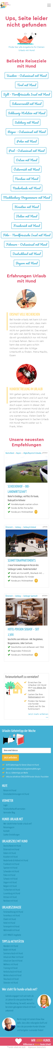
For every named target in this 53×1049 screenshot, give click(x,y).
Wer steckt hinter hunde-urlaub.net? (17, 824)
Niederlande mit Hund (26, 188)
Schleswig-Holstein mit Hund (26, 113)
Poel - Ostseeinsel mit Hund (26, 150)
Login (5, 805)
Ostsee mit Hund (26, 160)
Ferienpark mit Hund (11, 927)
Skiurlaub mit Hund (10, 979)
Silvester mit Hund (10, 983)
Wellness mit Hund (10, 964)
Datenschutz (41, 1047)
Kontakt (6, 831)
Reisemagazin (8, 827)
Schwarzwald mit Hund (26, 103)
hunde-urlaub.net (15, 1047)
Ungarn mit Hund (10, 882)
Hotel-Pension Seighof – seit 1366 (23, 632)
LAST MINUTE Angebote (12, 935)
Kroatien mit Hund (26, 206)
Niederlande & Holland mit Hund (15, 860)
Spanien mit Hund (10, 868)
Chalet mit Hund (9, 919)
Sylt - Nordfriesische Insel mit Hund (26, 94)
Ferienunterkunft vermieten (14, 809)
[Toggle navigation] (49, 5)
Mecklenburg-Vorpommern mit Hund (26, 197)
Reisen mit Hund (9, 790)
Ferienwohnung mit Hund (13, 912)
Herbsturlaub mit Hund (12, 972)
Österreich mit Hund (27, 169)
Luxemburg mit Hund (11, 893)
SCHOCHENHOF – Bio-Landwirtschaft (19, 489)
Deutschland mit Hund (26, 253)
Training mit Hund (10, 968)
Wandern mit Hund (10, 946)
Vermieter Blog (9, 813)
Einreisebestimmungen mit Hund (16, 794)
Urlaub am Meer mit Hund (13, 957)
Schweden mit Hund (11, 871)
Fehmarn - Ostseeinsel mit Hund (26, 244)
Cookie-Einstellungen (11, 835)
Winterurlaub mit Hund (12, 975)
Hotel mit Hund (9, 923)
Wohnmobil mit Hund (11, 930)
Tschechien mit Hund (11, 890)
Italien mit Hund (26, 216)
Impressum (32, 1047)
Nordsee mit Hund (26, 178)
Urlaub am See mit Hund (12, 961)
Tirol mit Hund (26, 85)
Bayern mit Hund (27, 263)
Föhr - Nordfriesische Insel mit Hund (26, 235)
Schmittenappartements (22, 560)
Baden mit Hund (9, 950)
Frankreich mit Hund (26, 225)
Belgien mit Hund (10, 886)
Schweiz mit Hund (10, 879)
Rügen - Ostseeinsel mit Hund (27, 131)
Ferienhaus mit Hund (11, 916)
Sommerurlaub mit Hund (13, 953)
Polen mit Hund (27, 141)
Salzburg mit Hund (26, 122)
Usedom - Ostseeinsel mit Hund (26, 75)
